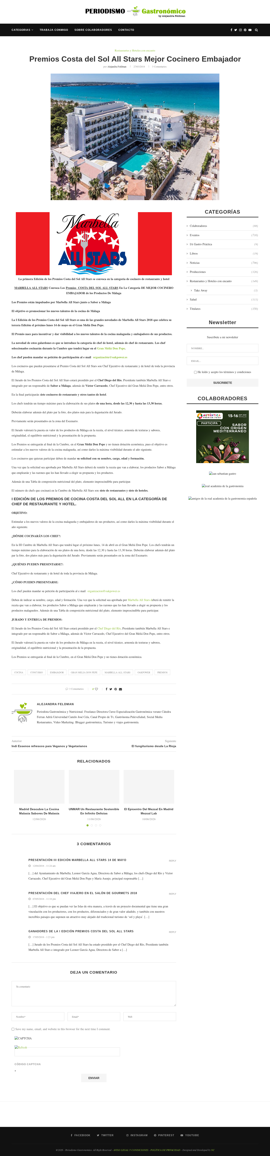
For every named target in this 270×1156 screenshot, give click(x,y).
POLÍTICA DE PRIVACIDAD (165, 1150)
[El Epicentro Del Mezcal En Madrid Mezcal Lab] (149, 787)
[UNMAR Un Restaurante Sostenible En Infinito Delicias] (94, 787)
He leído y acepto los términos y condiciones (224, 372)
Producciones (224, 272)
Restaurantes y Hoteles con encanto (135, 50)
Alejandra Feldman (116, 66)
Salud (224, 299)
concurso (36, 672)
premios (162, 672)
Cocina (18, 672)
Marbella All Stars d (140, 600)
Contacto (126, 29)
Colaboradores (224, 226)
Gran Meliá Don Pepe (111, 348)
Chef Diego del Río (109, 628)
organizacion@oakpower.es (104, 591)
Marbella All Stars (117, 672)
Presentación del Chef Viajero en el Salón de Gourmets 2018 (82, 893)
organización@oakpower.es (110, 357)
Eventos (224, 235)
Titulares (224, 309)
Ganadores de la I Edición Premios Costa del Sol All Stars (81, 931)
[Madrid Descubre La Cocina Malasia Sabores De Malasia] (39, 787)
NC (213, 1150)
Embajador (57, 672)
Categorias (21, 29)
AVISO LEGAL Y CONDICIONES (130, 1150)
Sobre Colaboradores (93, 29)
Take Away (226, 290)
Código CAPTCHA (28, 1064)
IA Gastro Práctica (224, 244)
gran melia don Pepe (84, 672)
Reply (172, 861)
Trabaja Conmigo (54, 29)
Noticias (224, 263)
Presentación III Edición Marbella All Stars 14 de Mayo (77, 860)
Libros (224, 253)
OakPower (144, 672)
